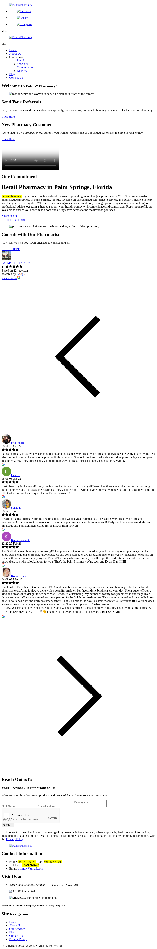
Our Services (17, 928)
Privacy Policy (14, 839)
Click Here (8, 116)
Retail (20, 60)
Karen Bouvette (20, 540)
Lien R (15, 475)
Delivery (22, 70)
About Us (15, 53)
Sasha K (16, 507)
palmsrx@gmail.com (30, 868)
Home (13, 50)
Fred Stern (17, 442)
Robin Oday (18, 576)
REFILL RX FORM (14, 219)
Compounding (25, 67)
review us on (9, 278)
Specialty (22, 63)
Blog (12, 74)
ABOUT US (9, 216)
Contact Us (16, 77)
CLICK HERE (11, 249)
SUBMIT (8, 825)
